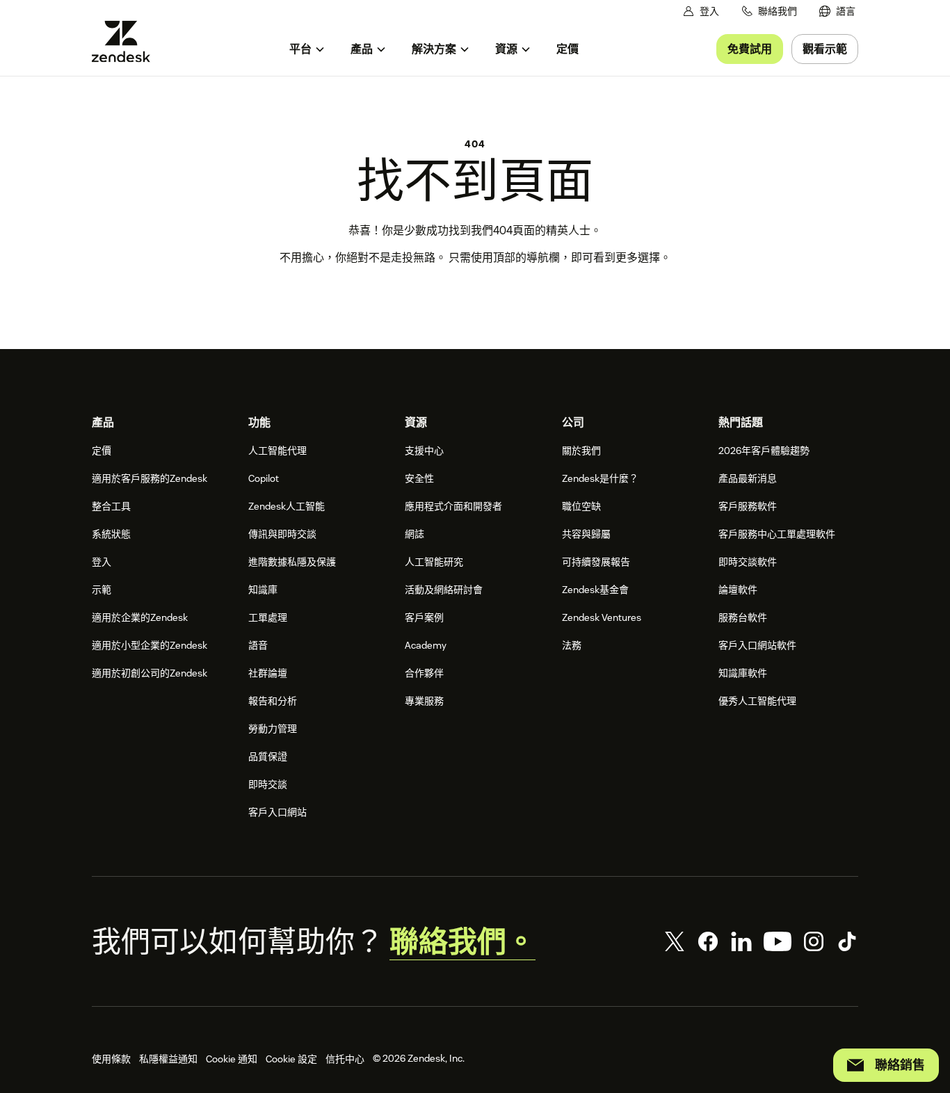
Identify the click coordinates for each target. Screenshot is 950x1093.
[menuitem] (837, 11)
